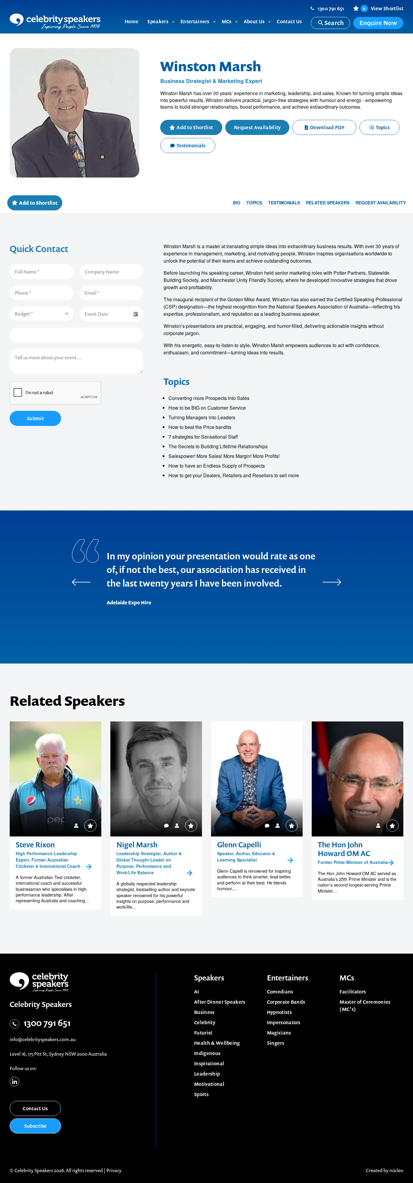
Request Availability (257, 127)
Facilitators (353, 991)
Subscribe (35, 1126)
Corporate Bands (286, 1002)
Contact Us (35, 1108)
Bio (236, 203)
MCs (347, 978)
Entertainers (287, 978)
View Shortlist (383, 8)
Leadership (207, 1073)
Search (334, 23)
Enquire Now (378, 23)
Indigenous (207, 1053)
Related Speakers (328, 203)
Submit (35, 418)
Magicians (279, 1032)
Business (204, 1012)
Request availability (381, 203)
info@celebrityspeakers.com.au (43, 1039)
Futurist (203, 1032)
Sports (201, 1094)
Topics (383, 127)
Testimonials (191, 145)
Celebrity (204, 1022)
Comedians (280, 991)
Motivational (209, 1084)
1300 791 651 (331, 8)
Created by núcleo (384, 1170)
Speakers (209, 978)
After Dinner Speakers (220, 1002)
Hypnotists (279, 1012)
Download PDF (327, 127)
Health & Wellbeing (217, 1043)
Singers (275, 1043)
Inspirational (209, 1063)
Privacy (114, 1170)
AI (196, 991)
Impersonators (284, 1022)
